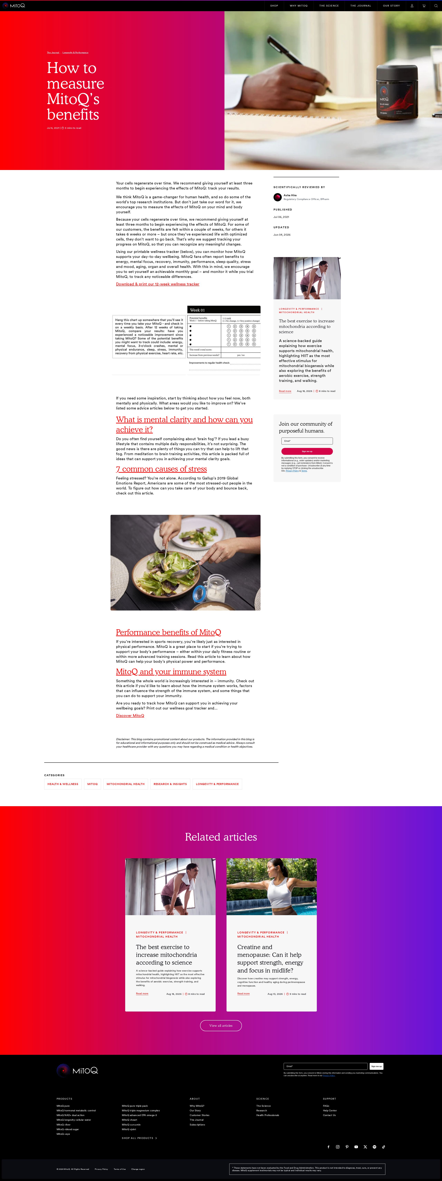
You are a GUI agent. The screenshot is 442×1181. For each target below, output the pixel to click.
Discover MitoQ (130, 715)
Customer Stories (199, 1115)
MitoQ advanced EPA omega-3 (139, 1115)
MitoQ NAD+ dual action (70, 1115)
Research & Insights (170, 784)
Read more (285, 391)
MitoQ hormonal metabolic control (76, 1110)
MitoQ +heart (129, 1120)
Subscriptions (197, 1124)
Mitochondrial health (126, 784)
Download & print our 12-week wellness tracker (157, 284)
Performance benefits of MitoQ (168, 632)
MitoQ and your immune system (171, 671)
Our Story (195, 1110)
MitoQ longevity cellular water (74, 1120)
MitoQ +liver (63, 1124)
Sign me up (307, 451)
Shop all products (137, 1138)
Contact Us (329, 1115)
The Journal (53, 52)
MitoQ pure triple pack (135, 1106)
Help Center (330, 1110)
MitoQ (92, 784)
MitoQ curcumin (131, 1124)
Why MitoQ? (197, 1106)
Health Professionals (267, 1115)
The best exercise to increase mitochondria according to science (306, 326)
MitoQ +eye (63, 1134)
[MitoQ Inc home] (77, 1071)
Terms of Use (120, 1169)
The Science (263, 1106)
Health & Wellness (62, 784)
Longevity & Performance (75, 52)
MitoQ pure (63, 1106)
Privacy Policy (101, 1169)
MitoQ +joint (129, 1129)
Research (261, 1110)
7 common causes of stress (161, 468)
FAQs (326, 1106)
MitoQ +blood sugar (68, 1129)
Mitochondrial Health (297, 312)
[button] (274, 6)
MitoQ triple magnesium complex (141, 1110)
